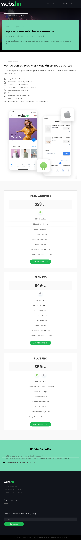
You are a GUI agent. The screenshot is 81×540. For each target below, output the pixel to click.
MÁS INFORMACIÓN (40, 262)
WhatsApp (66, 459)
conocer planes (16, 16)
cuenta (40, 459)
